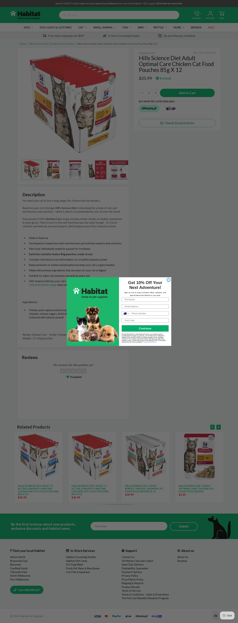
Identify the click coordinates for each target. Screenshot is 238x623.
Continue (145, 328)
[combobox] (126, 313)
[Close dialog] (168, 280)
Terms (154, 342)
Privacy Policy (147, 342)
